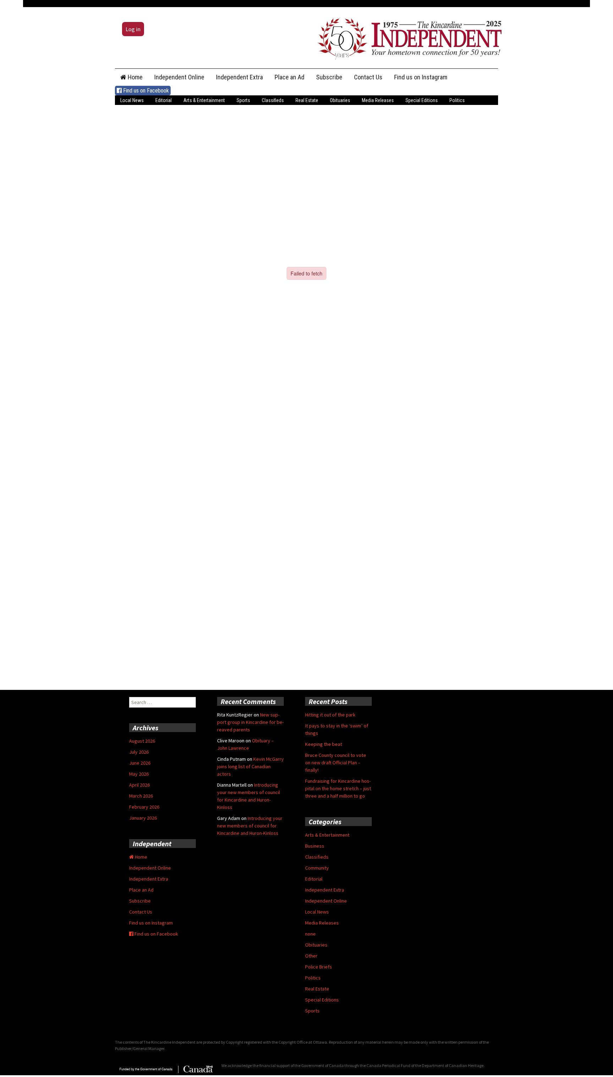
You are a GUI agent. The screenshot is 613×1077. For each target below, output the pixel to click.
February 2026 (144, 807)
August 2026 (142, 741)
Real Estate (307, 100)
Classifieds (273, 100)
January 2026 (143, 818)
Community (317, 868)
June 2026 (139, 763)
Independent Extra (239, 77)
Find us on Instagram (420, 77)
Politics (457, 100)
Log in (133, 29)
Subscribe (329, 77)
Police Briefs (318, 967)
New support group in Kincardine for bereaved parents (250, 722)
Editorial (163, 100)
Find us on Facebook (145, 90)
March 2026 (141, 796)
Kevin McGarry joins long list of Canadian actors (250, 766)
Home (134, 77)
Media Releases (378, 100)
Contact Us (368, 77)
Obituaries (340, 100)
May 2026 (139, 774)
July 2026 (139, 752)
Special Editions (421, 100)
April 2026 (139, 785)
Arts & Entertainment (204, 100)
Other (311, 956)
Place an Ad (289, 77)
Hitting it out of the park (330, 715)
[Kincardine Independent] (408, 36)
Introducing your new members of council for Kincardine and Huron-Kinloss (249, 825)
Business (314, 846)
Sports (243, 100)
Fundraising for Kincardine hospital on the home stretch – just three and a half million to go (338, 788)
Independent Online (179, 77)
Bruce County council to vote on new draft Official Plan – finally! (335, 762)
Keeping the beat (323, 744)
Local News (132, 100)
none (310, 934)
